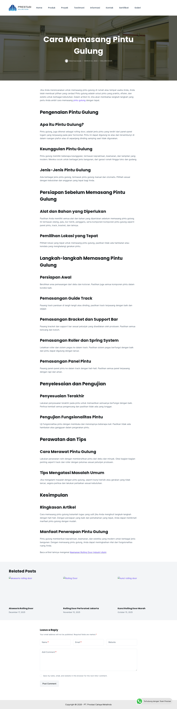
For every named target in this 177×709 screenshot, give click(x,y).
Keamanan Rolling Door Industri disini (88, 552)
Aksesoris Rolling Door (21, 608)
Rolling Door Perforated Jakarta (81, 608)
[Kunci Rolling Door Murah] (143, 591)
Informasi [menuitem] (95, 7)
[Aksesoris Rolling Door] (34, 591)
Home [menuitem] (39, 7)
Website (112, 642)
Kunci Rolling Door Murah (131, 608)
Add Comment (49, 652)
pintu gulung (79, 100)
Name (45, 642)
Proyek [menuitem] (64, 7)
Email (78, 642)
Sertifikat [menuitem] (124, 7)
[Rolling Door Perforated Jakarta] (88, 591)
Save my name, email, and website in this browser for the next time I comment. (75, 676)
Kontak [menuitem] (109, 7)
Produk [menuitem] (51, 7)
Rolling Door (106, 61)
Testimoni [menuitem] (79, 7)
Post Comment (49, 683)
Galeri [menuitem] (137, 7)
